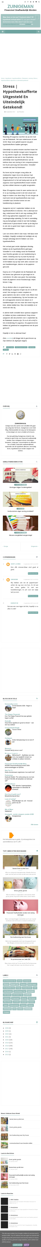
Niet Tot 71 (8, 770)
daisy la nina (15, 564)
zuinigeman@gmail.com (11, 24)
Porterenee (9, 775)
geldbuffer (28, 994)
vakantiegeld (7, 1008)
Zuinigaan (8, 738)
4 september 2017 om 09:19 (31, 579)
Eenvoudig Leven (11, 704)
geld (35, 987)
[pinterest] (30, 2)
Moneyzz (8, 748)
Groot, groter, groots (20, 891)
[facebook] (28, 2)
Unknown (14, 579)
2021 (7, 1037)
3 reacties (21, 112)
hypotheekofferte (21, 347)
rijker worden (8, 1001)
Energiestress (16, 816)
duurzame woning (20, 484)
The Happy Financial (12, 714)
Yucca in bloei (16, 729)
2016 (7, 1051)
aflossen (6, 984)
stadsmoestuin (14, 1005)
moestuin (24, 998)
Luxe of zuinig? (10, 799)
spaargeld (24, 1001)
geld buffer (31, 991)
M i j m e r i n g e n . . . (12, 753)
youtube (9, 338)
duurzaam (20, 508)
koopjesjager (15, 998)
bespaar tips (14, 984)
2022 (7, 1034)
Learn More (17, 1245)
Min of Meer (9, 809)
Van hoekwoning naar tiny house (20, 937)
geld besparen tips (19, 991)
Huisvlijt (8, 721)
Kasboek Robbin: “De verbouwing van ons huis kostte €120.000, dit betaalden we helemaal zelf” (19, 779)
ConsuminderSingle (12, 728)
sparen (6, 1005)
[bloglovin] (36, 2)
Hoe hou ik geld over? (13, 794)
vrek (14, 1008)
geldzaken (7, 998)
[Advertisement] (20, 55)
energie (18, 987)
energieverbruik (27, 987)
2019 (7, 1043)
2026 (7, 1028)
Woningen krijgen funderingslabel (21, 487)
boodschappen (32, 984)
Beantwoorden (34, 573)
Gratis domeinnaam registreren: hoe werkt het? (20, 772)
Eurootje (14, 603)
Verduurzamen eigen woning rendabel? (20, 511)
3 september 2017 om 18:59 (31, 564)
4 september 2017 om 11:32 (31, 603)
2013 (7, 1054)
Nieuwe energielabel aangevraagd (20, 535)
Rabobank (32, 347)
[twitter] (33, 2)
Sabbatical (8, 811)
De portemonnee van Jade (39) (20, 959)
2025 (7, 1031)
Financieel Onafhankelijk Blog (15, 764)
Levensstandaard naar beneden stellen (20, 1143)
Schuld (20, 981)
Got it (26, 1245)
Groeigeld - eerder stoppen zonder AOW (19, 814)
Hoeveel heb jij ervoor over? (14, 750)
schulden (16, 1001)
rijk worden (32, 998)
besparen (23, 984)
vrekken (20, 1008)
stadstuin (23, 1005)
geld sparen (7, 994)
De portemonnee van (10, 981)
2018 (7, 1046)
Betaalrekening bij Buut (12, 796)
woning (6, 349)
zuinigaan (6, 1012)
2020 (7, 1040)
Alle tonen (34, 824)
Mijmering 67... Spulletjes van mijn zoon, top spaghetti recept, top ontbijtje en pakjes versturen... (23, 757)
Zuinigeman (20, 6)
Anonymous (14, 1207)
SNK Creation (14, 1199)
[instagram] (25, 2)
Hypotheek (10, 347)
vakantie (30, 1005)
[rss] (39, 2)
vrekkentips (28, 1008)
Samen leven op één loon (20, 868)
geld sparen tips (18, 994)
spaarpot (31, 1001)
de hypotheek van (9, 987)
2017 (7, 1048)
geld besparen (8, 991)
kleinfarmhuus (10, 784)
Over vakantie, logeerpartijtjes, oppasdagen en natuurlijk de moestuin (21, 787)
